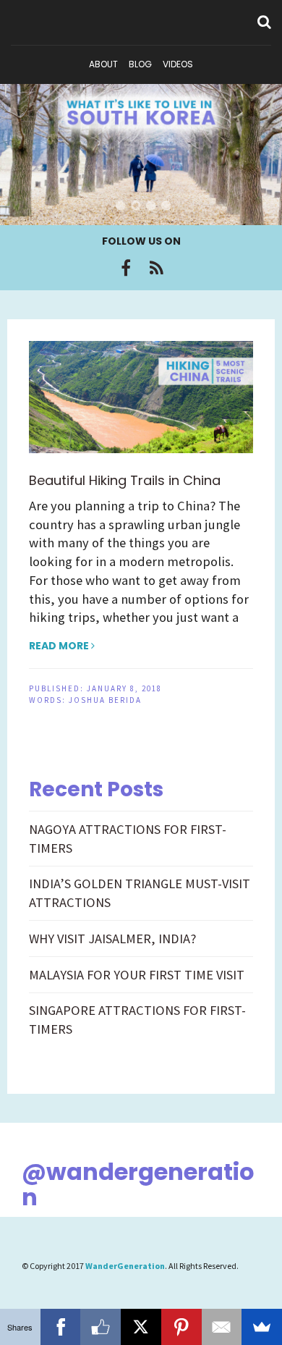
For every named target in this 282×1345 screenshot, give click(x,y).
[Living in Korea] (141, 154)
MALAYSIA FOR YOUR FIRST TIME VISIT (136, 974)
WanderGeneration (125, 1265)
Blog (140, 64)
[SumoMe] (262, 1327)
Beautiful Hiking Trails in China (125, 480)
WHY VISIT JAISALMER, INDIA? (112, 938)
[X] (141, 1327)
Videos (178, 64)
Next (253, 156)
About (103, 64)
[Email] (222, 1327)
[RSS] (157, 268)
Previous (28, 156)
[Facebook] (126, 268)
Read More (60, 645)
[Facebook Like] (100, 1327)
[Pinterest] (181, 1327)
